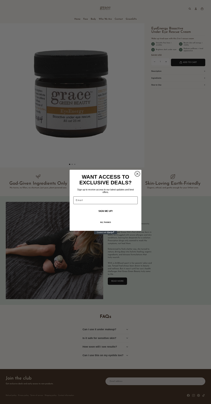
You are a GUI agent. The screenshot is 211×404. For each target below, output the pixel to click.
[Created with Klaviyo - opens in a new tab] (105, 232)
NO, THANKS (105, 222)
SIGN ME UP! (105, 211)
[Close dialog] (137, 173)
